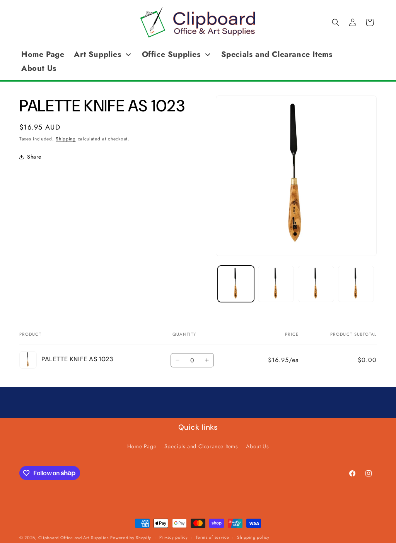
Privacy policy (173, 537)
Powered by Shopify (130, 537)
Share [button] (34, 157)
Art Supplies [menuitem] (97, 54)
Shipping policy (253, 537)
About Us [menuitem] (38, 68)
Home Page (141, 446)
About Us (257, 446)
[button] (335, 22)
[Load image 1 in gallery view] (236, 284)
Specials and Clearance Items (201, 446)
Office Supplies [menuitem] (171, 54)
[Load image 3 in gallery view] (316, 284)
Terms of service (212, 537)
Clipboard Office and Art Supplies (73, 537)
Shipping (66, 138)
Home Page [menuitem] (42, 54)
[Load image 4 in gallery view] (356, 284)
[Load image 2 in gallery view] (276, 284)
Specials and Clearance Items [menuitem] (277, 54)
